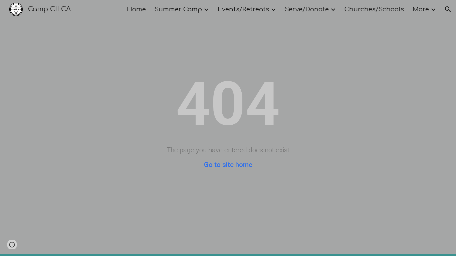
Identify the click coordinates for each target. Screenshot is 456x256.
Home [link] (136, 9)
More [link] (421, 9)
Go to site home (228, 165)
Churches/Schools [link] (374, 9)
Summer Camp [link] (178, 9)
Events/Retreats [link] (243, 9)
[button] (448, 9)
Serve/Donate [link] (307, 9)
